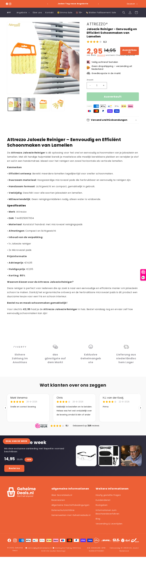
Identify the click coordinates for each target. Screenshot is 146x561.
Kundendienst (103, 500)
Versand (101, 55)
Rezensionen (58, 500)
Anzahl (90, 79)
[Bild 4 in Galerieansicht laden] (57, 104)
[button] (23, 13)
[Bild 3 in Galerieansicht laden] (43, 104)
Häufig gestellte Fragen (108, 495)
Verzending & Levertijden (109, 523)
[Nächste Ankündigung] (98, 4)
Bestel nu (14, 468)
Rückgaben (102, 505)
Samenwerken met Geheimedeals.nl (71, 515)
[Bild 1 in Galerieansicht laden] (14, 104)
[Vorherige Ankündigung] (47, 4)
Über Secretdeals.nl (61, 495)
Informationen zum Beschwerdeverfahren (107, 512)
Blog (98, 518)
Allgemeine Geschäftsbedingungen (70, 505)
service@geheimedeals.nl (39, 548)
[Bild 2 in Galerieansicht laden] (29, 104)
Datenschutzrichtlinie (63, 510)
